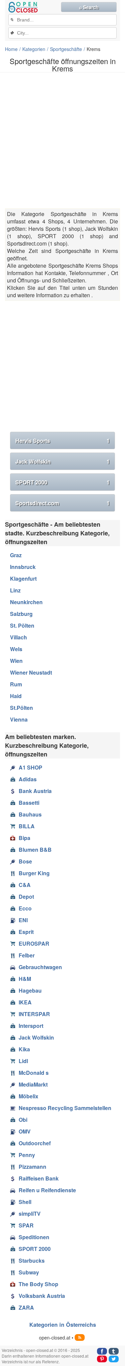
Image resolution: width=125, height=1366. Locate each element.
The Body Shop (38, 1284)
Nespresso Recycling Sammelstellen (65, 1108)
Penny (27, 1155)
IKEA (25, 1002)
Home (11, 49)
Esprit (26, 932)
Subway (29, 1272)
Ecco (25, 908)
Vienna (19, 719)
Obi (23, 1119)
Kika (24, 1049)
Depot (26, 896)
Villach (18, 637)
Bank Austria (35, 791)
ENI (23, 920)
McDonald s (34, 1072)
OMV (25, 1131)
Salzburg (21, 614)
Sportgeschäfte (66, 49)
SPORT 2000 (62, 482)
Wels (16, 649)
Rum (16, 684)
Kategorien (33, 49)
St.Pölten (21, 708)
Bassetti (29, 802)
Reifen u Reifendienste (47, 1190)
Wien (16, 661)
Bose (25, 861)
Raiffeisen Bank (39, 1178)
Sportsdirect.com (62, 503)
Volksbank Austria (42, 1296)
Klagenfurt (23, 578)
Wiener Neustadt (31, 672)
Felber (27, 955)
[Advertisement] (62, 140)
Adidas (28, 779)
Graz (16, 555)
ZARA (26, 1307)
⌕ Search (89, 7)
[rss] (80, 1337)
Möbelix (28, 1096)
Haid (16, 696)
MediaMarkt (33, 1084)
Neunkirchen (26, 602)
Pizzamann (32, 1166)
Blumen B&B (35, 849)
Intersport (31, 1026)
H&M (25, 979)
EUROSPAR (34, 943)
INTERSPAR (34, 1014)
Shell (25, 1202)
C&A (25, 885)
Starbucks (32, 1260)
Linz (15, 590)
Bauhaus (30, 814)
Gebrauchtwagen (40, 967)
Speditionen (34, 1237)
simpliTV (30, 1213)
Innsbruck (23, 567)
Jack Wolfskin (62, 461)
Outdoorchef (35, 1143)
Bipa (24, 838)
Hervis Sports (62, 440)
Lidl (23, 1061)
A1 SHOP (30, 767)
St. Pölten (22, 625)
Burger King (34, 873)
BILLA (27, 826)
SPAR (26, 1225)
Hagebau (30, 990)
